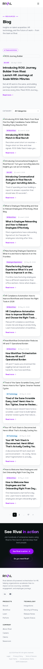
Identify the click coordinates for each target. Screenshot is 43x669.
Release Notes (29, 614)
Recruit (5, 606)
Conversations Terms (27, 659)
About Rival (7, 629)
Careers (6, 633)
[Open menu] (38, 4)
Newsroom (7, 641)
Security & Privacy (31, 610)
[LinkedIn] (5, 594)
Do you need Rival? (21, 559)
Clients (5, 637)
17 (28, 515)
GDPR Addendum (21, 662)
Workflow (6, 610)
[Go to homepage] (7, 3)
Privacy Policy (18, 656)
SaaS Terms (13, 659)
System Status (29, 618)
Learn (5, 614)
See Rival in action (20, 551)
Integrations (28, 606)
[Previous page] (10, 515)
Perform (6, 618)
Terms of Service (31, 656)
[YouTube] (10, 594)
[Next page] (33, 515)
